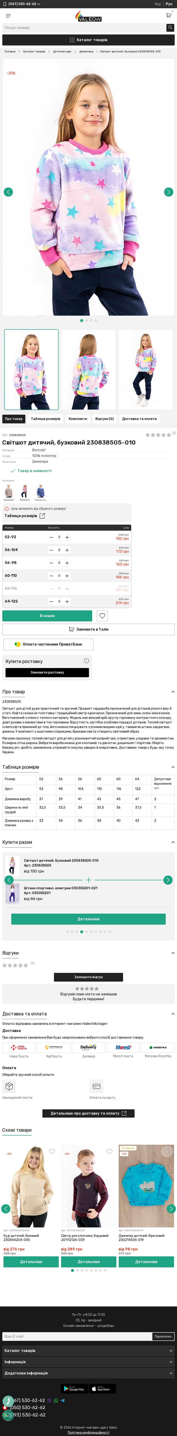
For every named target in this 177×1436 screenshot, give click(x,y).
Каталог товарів (92, 40)
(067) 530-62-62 (27, 1400)
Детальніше (88, 919)
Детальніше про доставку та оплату (85, 1113)
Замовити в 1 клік (93, 629)
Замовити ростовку (47, 672)
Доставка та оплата (139, 419)
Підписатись (163, 1336)
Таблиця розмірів (45, 419)
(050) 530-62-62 (27, 1407)
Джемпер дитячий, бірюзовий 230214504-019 (142, 1238)
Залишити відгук (88, 977)
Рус (169, 4)
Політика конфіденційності (88, 1433)
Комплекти (78, 419)
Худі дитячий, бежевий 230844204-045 (21, 1238)
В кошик (47, 616)
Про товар (14, 419)
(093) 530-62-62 (28, 1415)
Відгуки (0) (104, 419)
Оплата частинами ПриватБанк (52, 644)
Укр (157, 4)
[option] (31, 369)
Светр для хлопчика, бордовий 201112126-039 (85, 1238)
